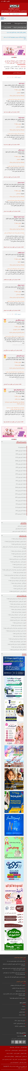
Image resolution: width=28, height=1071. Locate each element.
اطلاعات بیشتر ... (6, 23)
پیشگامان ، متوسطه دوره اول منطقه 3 (18, 583)
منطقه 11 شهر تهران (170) (21, 484)
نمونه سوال (12, 1047)
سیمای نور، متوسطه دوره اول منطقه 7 (18, 609)
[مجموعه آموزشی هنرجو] (14, 916)
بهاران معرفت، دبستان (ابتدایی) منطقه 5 (18, 620)
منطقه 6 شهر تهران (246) (21, 467)
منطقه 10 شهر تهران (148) (21, 481)
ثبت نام (3, 1)
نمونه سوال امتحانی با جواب (19, 27)
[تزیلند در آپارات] (20, 1043)
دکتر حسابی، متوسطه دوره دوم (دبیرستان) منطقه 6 (16, 631)
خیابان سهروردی (16, 329)
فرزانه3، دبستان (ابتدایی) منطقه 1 (19, 633)
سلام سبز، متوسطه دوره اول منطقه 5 (18, 647)
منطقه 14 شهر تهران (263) (20, 494)
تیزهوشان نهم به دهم (22, 1059)
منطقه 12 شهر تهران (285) (20, 487)
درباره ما (23, 1006)
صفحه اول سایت (24, 1047)
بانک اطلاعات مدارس (15, 67)
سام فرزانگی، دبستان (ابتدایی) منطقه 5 (18, 578)
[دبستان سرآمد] (14, 710)
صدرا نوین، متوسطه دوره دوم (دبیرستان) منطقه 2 (16, 599)
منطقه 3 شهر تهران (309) (21, 457)
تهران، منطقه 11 (18, 396)
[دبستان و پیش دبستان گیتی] (14, 50)
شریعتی (18, 93)
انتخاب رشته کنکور (22, 1062)
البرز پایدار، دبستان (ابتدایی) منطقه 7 (18, 544)
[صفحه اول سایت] (14, 6)
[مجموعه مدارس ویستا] (14, 939)
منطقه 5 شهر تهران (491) (21, 464)
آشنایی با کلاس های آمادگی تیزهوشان (17, 985)
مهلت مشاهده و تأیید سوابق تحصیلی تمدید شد (16, 961)
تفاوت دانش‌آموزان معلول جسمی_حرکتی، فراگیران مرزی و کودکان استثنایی (14, 994)
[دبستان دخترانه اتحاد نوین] (14, 893)
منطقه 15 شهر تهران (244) (20, 497)
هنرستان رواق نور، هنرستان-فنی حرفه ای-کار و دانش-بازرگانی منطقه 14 (14, 547)
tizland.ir (25, 1068)
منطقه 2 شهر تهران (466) (21, 454)
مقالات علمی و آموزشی (21, 981)
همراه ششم (17, 1047)
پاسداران (18, 127)
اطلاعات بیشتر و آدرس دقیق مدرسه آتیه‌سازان (12, 384)
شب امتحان (24, 1056)
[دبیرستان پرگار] (14, 824)
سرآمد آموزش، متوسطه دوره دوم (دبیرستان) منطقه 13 (15, 541)
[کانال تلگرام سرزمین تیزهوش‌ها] (24, 1043)
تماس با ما (23, 1009)
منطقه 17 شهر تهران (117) (21, 504)
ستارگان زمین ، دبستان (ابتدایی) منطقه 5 (18, 591)
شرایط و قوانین (22, 1012)
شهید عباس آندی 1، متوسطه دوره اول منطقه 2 (17, 615)
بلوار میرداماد (17, 365)
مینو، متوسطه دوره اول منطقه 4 (19, 572)
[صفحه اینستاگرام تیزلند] (16, 1043)
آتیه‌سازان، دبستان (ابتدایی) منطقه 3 (18, 554)
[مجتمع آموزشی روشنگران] (14, 802)
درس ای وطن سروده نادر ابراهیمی (18, 988)
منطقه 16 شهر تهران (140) (21, 501)
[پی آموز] (14, 687)
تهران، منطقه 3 (18, 90)
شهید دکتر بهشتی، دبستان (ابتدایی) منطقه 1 (17, 601)
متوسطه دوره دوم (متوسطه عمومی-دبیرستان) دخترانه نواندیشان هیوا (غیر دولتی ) (15, 408)
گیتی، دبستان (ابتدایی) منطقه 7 (19, 556)
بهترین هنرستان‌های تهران (21, 529)
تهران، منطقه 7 (18, 327)
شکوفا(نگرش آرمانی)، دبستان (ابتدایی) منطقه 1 (17, 644)
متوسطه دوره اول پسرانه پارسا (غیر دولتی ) (16, 133)
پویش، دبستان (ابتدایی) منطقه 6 (19, 567)
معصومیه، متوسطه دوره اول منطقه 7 (18, 612)
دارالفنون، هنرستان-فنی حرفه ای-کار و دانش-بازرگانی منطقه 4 (14, 570)
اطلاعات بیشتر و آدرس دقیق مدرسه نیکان (12, 177)
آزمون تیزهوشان (18, 1056)
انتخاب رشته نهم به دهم (7, 1059)
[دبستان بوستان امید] (14, 847)
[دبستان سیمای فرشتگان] (14, 756)
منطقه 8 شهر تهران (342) (21, 474)
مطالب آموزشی (23, 1053)
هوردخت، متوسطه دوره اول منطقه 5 (18, 625)
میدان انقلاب (17, 399)
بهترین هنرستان (14, 1050)
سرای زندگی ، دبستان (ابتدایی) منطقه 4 (18, 562)
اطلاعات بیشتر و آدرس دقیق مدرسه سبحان (12, 211)
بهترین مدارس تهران (22, 526)
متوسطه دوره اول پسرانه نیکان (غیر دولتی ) (15, 166)
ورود (7, 1)
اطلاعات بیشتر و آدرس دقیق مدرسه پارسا (12, 144)
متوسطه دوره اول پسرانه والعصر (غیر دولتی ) (15, 269)
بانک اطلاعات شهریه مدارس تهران (19, 531)
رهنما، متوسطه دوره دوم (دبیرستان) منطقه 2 (17, 639)
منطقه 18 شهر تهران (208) (20, 507)
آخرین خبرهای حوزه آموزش (20, 957)
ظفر (19, 226)
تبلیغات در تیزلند (22, 1015)
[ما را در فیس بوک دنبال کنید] (13, 1043)
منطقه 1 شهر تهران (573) (21, 451)
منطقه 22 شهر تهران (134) (20, 514)
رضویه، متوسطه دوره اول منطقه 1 (19, 636)
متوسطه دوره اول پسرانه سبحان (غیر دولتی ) (15, 200)
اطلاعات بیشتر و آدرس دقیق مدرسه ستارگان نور (13, 350)
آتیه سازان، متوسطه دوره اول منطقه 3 (18, 551)
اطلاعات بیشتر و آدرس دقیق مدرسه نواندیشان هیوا (13, 422)
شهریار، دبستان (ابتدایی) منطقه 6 (19, 623)
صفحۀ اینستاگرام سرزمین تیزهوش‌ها (15, 38)
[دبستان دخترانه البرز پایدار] (14, 733)
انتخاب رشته (15, 1059)
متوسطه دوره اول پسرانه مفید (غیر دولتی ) (16, 99)
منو (2, 18)
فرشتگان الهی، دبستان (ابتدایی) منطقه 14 (18, 607)
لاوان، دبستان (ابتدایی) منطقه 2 (19, 588)
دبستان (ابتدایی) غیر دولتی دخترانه (16, 332)
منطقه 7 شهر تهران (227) (21, 471)
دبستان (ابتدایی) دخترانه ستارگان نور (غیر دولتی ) (14, 336)
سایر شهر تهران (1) (22, 447)
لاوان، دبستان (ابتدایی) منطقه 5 (19, 586)
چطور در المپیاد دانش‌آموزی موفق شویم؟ (17, 998)
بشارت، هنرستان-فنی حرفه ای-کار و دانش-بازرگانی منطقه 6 (14, 628)
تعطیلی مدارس (17, 1053)
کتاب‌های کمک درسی (14, 1062)
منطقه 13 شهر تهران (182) (21, 491)
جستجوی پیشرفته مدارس (18, 73)
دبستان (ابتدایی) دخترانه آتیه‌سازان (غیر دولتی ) (15, 372)
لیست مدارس (7, 1050)
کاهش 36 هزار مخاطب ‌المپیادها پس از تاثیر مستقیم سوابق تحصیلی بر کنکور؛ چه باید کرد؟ (13, 969)
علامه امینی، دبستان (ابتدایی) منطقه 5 (18, 617)
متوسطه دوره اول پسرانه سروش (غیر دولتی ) (15, 301)
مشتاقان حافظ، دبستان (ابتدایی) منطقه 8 (18, 649)
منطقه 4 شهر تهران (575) (20, 461)
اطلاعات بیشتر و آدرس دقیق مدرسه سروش (12, 310)
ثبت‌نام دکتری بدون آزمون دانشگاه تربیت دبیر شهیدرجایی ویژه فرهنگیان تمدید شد (14, 973)
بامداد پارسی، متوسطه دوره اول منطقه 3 (18, 604)
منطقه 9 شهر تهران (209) (21, 477)
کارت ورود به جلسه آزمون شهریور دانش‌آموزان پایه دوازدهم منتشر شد (14, 964)
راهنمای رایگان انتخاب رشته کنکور (16, 32)
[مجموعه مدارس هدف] (14, 779)
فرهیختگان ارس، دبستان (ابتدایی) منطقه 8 (17, 559)
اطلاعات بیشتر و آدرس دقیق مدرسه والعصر (12, 279)
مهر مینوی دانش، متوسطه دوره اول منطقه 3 (17, 580)
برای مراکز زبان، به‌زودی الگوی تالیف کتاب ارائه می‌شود (15, 977)
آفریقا (19, 262)
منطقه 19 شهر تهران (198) (21, 511)
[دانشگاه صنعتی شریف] (14, 666)
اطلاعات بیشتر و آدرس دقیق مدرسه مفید (11, 112)
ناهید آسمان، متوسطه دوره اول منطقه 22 (18, 641)
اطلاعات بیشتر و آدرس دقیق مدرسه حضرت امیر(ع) (14, 247)
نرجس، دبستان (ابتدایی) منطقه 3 (19, 564)
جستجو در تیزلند (15, 14)
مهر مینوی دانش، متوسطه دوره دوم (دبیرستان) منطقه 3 (15, 575)
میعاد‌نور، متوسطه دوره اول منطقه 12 (19, 539)
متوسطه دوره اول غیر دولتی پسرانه (17, 95)
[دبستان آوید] (14, 870)
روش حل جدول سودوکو (20, 991)
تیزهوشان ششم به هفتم (9, 1056)
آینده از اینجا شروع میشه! (20, 23)
